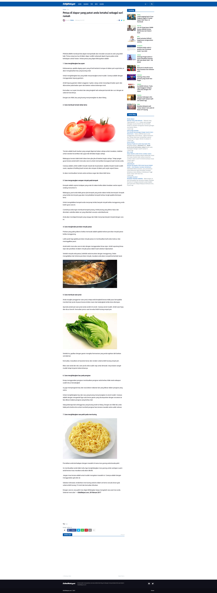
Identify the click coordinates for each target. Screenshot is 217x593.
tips (68, 9)
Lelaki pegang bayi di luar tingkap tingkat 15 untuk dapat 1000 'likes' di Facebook (145, 19)
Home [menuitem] (79, 4)
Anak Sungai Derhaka (133, 130)
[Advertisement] (94, 37)
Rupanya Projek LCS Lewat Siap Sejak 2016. (138, 144)
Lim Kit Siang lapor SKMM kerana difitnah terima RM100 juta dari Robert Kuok (145, 30)
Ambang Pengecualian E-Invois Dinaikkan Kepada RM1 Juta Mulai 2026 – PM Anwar (145, 59)
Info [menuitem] (96, 4)
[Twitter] (121, 20)
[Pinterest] (86, 530)
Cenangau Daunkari (132, 177)
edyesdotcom (130, 164)
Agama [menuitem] (102, 4)
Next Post (121, 576)
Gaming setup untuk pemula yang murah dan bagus (144, 78)
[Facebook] (119, 20)
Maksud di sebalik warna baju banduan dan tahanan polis (145, 69)
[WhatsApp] (124, 20)
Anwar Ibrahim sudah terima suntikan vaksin (139, 154)
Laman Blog (132, 114)
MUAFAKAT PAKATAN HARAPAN (135, 178)
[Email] (90, 530)
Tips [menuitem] (91, 4)
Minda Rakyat (130, 119)
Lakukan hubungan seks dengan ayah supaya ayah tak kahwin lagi (145, 98)
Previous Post (67, 576)
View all (123, 534)
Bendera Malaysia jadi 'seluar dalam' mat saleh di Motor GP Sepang (145, 108)
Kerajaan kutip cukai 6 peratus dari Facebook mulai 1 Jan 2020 (144, 49)
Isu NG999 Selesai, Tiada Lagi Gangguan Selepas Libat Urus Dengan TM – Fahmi (145, 88)
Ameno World (130, 142)
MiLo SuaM (130, 152)
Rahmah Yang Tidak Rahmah (134, 120)
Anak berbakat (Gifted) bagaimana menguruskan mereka (145, 40)
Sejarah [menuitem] (85, 4)
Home (64, 9)
